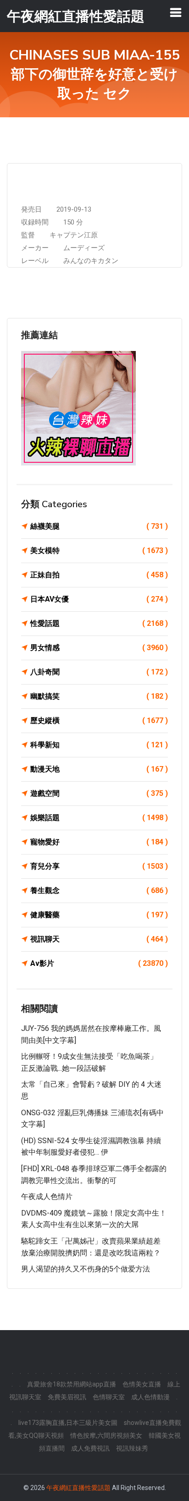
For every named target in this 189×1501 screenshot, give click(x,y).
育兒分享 (99, 866)
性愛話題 (99, 623)
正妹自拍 (99, 574)
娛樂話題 (99, 817)
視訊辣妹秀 (132, 1448)
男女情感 (99, 647)
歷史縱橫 (99, 720)
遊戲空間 (99, 793)
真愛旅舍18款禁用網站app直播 (71, 1384)
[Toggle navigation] (175, 12)
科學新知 (99, 744)
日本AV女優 (99, 599)
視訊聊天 (99, 939)
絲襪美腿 (99, 526)
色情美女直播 (141, 1384)
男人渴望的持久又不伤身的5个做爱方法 (85, 1269)
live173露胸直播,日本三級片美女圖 (67, 1422)
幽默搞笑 (99, 696)
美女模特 (99, 550)
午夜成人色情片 (46, 1196)
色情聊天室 (109, 1397)
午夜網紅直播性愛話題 (78, 1487)
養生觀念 (99, 890)
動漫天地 (99, 769)
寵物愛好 (99, 842)
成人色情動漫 (150, 1397)
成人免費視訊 (90, 1448)
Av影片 (99, 963)
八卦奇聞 (99, 672)
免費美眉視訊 (67, 1397)
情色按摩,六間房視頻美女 (106, 1435)
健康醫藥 (99, 914)
